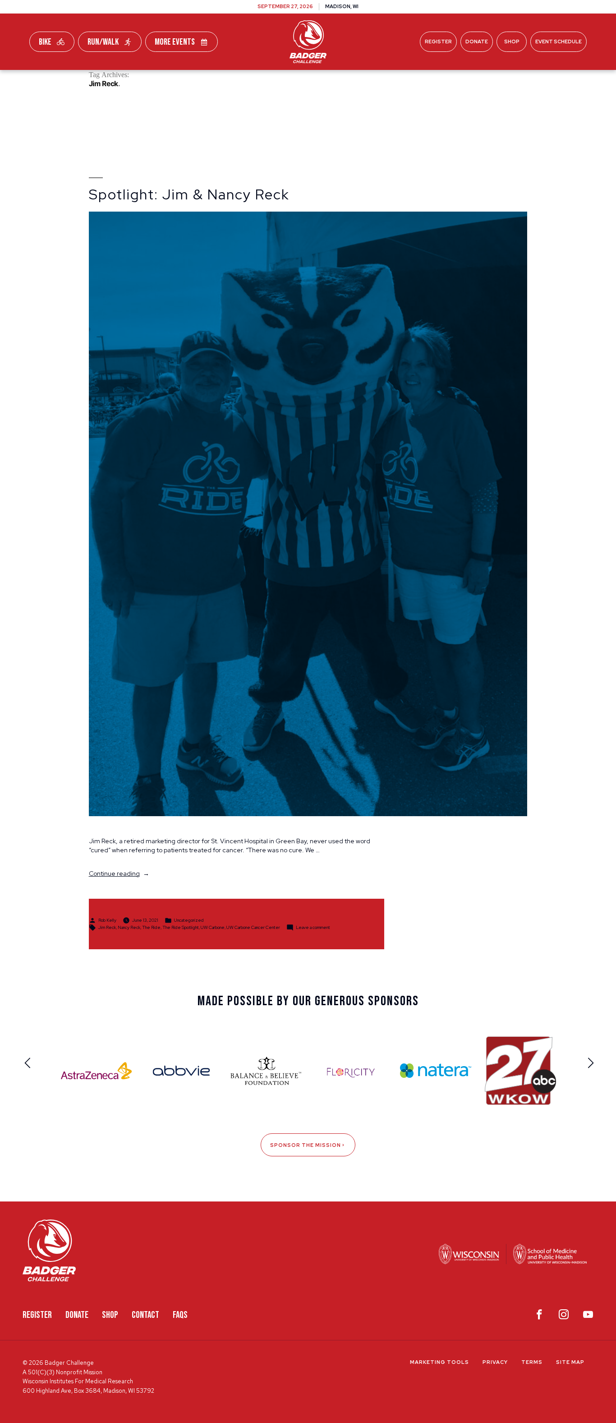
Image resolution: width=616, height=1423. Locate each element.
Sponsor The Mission (305, 1145)
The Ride (151, 927)
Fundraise (181, 80)
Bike (45, 42)
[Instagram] (564, 1316)
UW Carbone (213, 927)
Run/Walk (103, 42)
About (434, 80)
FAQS (180, 1315)
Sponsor (387, 80)
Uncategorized (189, 920)
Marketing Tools (439, 1362)
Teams (232, 80)
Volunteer (331, 80)
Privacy (495, 1362)
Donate (476, 41)
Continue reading (119, 873)
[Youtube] (588, 1316)
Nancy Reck (129, 927)
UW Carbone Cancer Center (253, 927)
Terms (531, 1362)
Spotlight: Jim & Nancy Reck (189, 194)
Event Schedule (558, 41)
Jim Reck (107, 927)
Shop (511, 41)
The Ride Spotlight (180, 927)
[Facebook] (539, 1316)
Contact (145, 1315)
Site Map (570, 1362)
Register (438, 41)
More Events (175, 42)
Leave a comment (313, 927)
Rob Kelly (107, 920)
